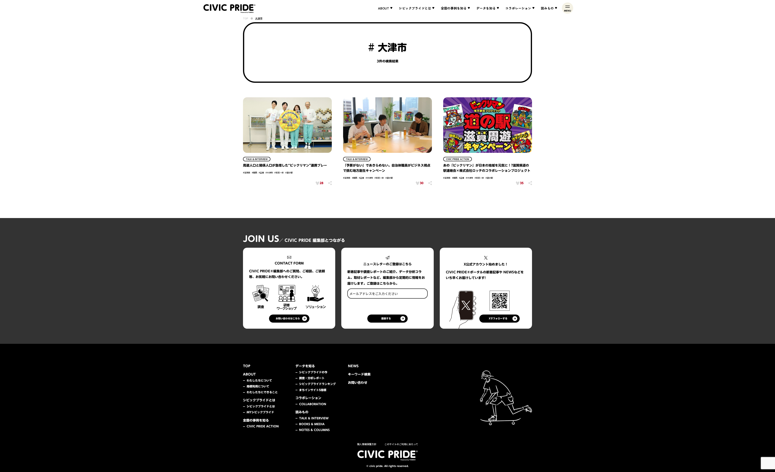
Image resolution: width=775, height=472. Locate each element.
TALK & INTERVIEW (314, 418)
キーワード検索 (359, 374)
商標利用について (258, 386)
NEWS (353, 366)
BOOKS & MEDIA (312, 424)
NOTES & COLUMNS (314, 430)
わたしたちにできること (262, 392)
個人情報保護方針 (366, 444)
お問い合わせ (357, 382)
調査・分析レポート (312, 378)
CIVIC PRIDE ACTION (263, 426)
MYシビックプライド (260, 412)
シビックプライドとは (261, 406)
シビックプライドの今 (313, 372)
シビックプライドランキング (317, 384)
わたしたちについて (259, 380)
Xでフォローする (498, 318)
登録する (386, 318)
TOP (245, 18)
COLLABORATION (312, 404)
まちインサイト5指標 (312, 390)
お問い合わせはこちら (288, 318)
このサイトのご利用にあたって (401, 444)
